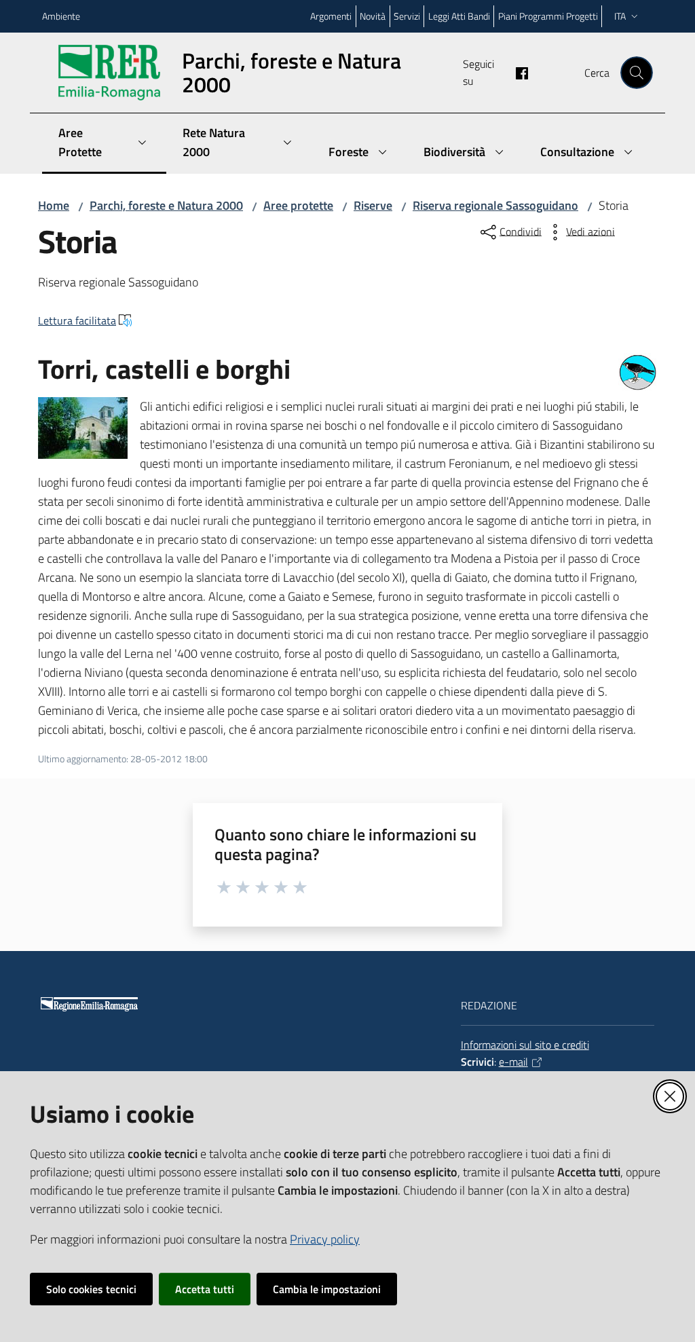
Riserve (373, 205)
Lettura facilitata (77, 320)
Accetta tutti (204, 1289)
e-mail (513, 1062)
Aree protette (298, 205)
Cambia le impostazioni (327, 1289)
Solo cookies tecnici (91, 1289)
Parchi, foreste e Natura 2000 (166, 205)
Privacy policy (325, 1239)
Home (53, 205)
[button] (636, 72)
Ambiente (61, 16)
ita (620, 16)
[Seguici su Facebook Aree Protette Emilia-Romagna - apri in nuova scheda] (516, 72)
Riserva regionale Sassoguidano (495, 205)
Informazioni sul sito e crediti (525, 1045)
